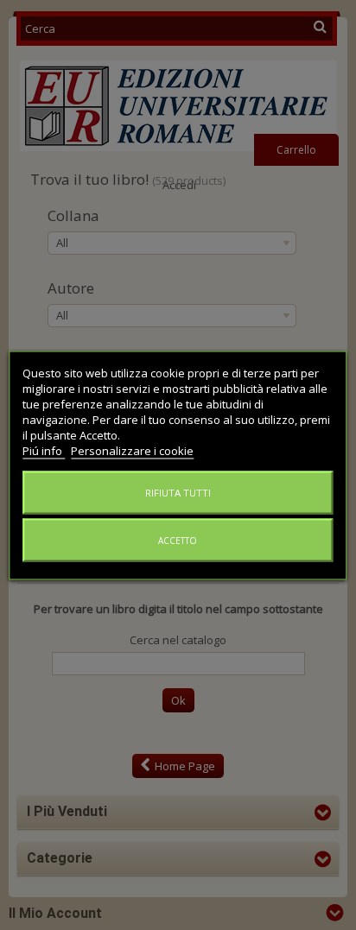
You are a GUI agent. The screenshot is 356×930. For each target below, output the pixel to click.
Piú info (43, 450)
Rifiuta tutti (178, 491)
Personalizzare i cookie (132, 450)
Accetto (177, 540)
